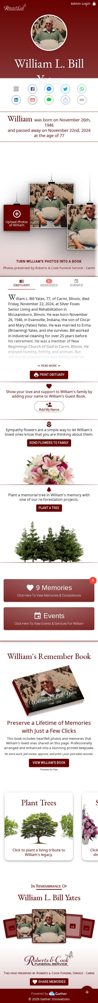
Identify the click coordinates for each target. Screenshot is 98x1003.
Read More (49, 365)
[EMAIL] (32, 99)
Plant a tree (49, 508)
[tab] (21, 283)
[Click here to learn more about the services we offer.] (49, 960)
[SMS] (49, 99)
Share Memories (52, 981)
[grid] (49, 216)
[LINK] (81, 99)
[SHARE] (65, 99)
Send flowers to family (48, 443)
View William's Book (49, 763)
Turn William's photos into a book (49, 261)
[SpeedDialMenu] (87, 992)
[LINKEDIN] (16, 99)
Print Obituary (51, 374)
